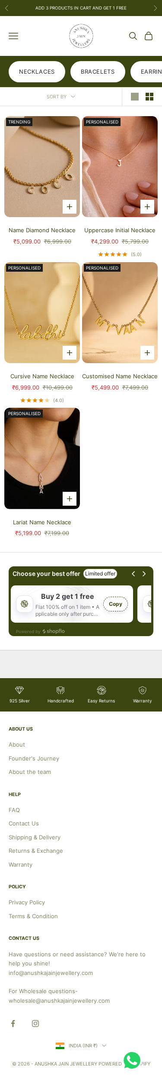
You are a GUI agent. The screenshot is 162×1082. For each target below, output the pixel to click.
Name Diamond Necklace (42, 230)
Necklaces (37, 71)
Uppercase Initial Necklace (120, 230)
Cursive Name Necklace (42, 376)
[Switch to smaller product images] (149, 97)
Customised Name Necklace (120, 376)
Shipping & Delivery (34, 837)
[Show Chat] (134, 1060)
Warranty (20, 864)
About (17, 744)
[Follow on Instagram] (35, 1023)
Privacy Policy (27, 902)
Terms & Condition (33, 916)
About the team (30, 771)
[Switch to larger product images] (135, 97)
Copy (115, 604)
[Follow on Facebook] (13, 1023)
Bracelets (98, 71)
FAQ (14, 809)
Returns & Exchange (36, 850)
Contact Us (24, 823)
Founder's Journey (34, 758)
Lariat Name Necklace (42, 522)
